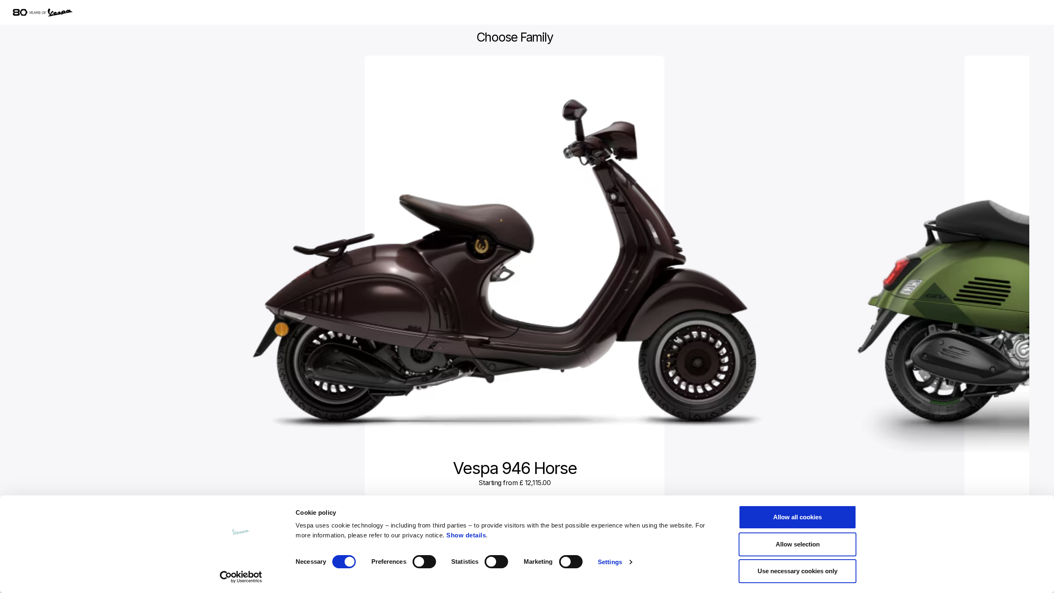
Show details (466, 535)
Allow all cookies (797, 517)
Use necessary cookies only (797, 570)
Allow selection (798, 544)
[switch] (424, 561)
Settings (610, 561)
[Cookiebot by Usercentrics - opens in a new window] (241, 577)
